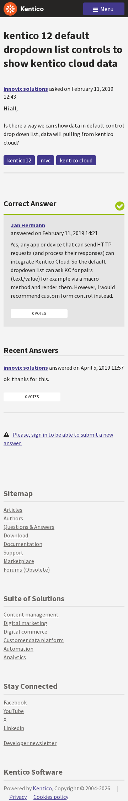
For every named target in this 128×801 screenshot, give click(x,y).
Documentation (23, 543)
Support (13, 552)
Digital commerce (25, 631)
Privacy (18, 796)
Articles (13, 509)
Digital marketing (25, 622)
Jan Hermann (28, 225)
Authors (13, 518)
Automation (18, 648)
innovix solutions (26, 88)
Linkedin (14, 728)
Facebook (15, 702)
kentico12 (19, 160)
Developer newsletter (30, 743)
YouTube (14, 710)
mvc (45, 160)
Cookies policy (50, 796)
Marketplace (19, 561)
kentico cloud (76, 160)
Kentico (42, 788)
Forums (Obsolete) (27, 569)
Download (16, 535)
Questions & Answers (29, 526)
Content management (31, 614)
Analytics (15, 657)
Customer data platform (34, 640)
